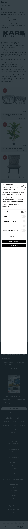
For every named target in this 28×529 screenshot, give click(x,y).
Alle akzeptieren (14, 245)
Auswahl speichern (14, 241)
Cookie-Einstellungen (17, 201)
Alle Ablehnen (14, 236)
